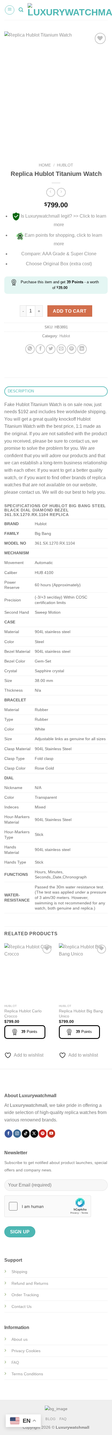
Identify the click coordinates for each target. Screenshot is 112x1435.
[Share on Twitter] (50, 349)
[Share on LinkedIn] (82, 349)
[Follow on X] (34, 1133)
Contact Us (21, 1306)
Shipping (19, 1271)
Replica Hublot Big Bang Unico (81, 1013)
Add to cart (69, 311)
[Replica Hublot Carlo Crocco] (28, 972)
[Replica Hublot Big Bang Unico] (83, 972)
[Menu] (9, 10)
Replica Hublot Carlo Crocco (23, 1013)
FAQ (63, 1419)
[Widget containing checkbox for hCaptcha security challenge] (47, 1206)
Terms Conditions (27, 1374)
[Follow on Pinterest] (43, 1133)
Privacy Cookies (25, 1350)
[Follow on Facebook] (8, 1133)
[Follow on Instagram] (17, 1133)
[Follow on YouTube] (51, 1133)
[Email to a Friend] (61, 349)
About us (19, 1339)
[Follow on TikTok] (26, 1133)
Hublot (65, 165)
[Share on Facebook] (40, 349)
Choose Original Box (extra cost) (59, 263)
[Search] (21, 9)
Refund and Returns (29, 1283)
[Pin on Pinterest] (71, 349)
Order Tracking (25, 1294)
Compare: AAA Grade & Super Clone (58, 253)
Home (45, 165)
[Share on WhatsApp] (30, 349)
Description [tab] (21, 391)
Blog (50, 1419)
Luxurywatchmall (28, 1105)
